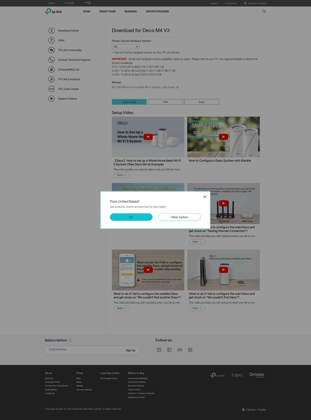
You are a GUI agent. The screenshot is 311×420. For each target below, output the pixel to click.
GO (131, 217)
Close (204, 197)
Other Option (179, 217)
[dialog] (155, 210)
